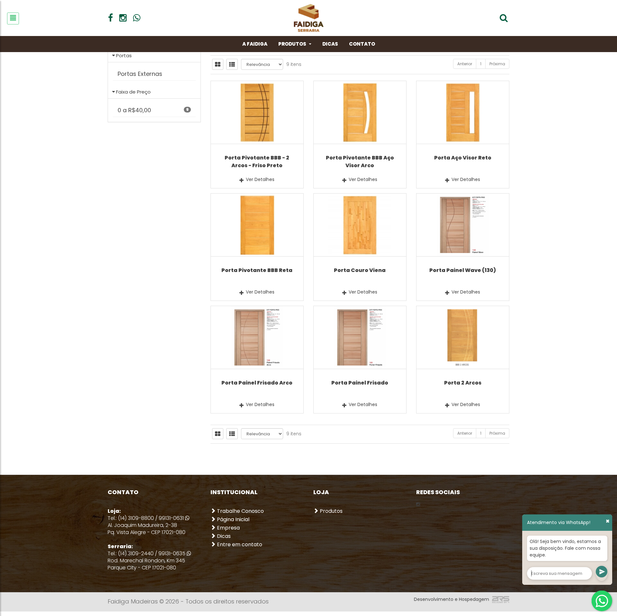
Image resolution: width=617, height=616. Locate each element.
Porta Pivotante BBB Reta (256, 270)
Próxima (497, 64)
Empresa (228, 527)
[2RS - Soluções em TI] (499, 599)
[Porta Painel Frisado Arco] (257, 337)
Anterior (464, 64)
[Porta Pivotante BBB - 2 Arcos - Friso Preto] (257, 112)
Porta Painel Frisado (359, 382)
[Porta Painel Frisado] (360, 337)
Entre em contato (239, 544)
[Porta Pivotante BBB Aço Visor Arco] (360, 112)
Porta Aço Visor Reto (462, 157)
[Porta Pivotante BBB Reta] (257, 225)
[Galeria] (217, 64)
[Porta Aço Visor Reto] (462, 112)
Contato (362, 44)
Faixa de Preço (133, 91)
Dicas (330, 44)
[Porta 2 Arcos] (462, 337)
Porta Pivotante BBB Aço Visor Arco (360, 161)
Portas (124, 55)
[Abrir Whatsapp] (137, 17)
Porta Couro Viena (360, 270)
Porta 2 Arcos (462, 382)
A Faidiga (254, 44)
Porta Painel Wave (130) (462, 270)
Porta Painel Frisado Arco (256, 382)
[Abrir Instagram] (123, 17)
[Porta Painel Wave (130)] (462, 225)
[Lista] (232, 64)
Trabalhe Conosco (240, 511)
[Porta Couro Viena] (360, 225)
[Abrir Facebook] (110, 17)
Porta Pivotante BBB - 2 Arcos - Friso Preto (257, 161)
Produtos (292, 44)
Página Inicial (232, 519)
